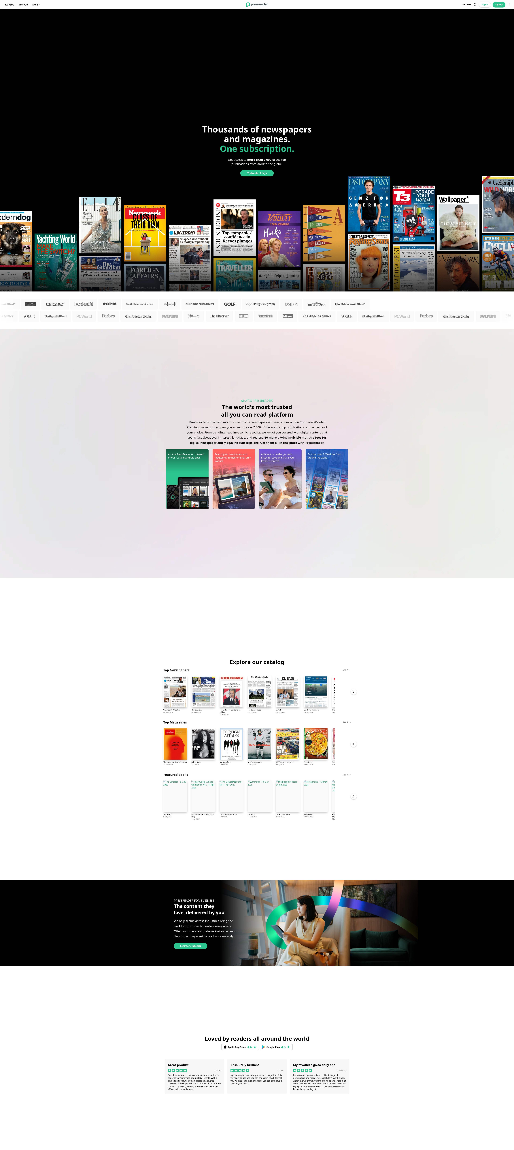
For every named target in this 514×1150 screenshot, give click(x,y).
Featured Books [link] (175, 774)
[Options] (509, 5)
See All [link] (346, 669)
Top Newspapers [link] (176, 670)
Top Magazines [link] (175, 722)
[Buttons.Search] (475, 5)
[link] (10, 4)
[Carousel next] (354, 695)
